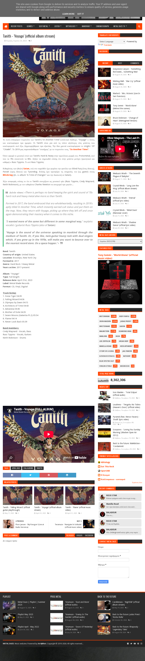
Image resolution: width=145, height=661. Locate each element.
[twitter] (131, 644)
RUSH (118, 336)
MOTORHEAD (104, 316)
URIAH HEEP (123, 341)
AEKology (105, 462)
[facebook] (128, 644)
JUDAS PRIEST (125, 321)
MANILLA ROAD (105, 346)
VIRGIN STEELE (105, 366)
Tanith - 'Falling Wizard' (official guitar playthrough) (16, 508)
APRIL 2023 (16, 468)
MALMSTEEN (104, 331)
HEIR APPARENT (126, 346)
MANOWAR (86, 26)
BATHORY (126, 356)
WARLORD (103, 336)
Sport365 (105, 471)
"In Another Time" (79, 149)
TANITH (39, 468)
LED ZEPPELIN (104, 341)
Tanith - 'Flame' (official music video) (78, 508)
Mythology (70, 26)
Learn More (68, 14)
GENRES (30, 26)
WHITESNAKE (104, 326)
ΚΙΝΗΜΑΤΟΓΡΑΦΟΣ (107, 356)
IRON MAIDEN (105, 321)
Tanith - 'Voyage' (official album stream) (47, 508)
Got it (80, 14)
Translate (108, 45)
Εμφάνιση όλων (137, 482)
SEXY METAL (43, 26)
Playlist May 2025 (25, 614)
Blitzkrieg (8, 175)
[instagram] (141, 644)
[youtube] (134, 644)
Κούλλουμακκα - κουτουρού (113, 479)
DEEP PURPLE (124, 316)
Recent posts (16, 26)
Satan (26, 168)
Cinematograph (102, 26)
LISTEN (56, 26)
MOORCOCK (124, 366)
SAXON (122, 326)
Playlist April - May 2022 (28, 627)
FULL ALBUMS (28, 468)
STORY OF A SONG (106, 351)
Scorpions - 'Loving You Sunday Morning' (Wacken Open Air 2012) (126, 432)
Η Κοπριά (105, 475)
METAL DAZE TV (119, 26)
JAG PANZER (127, 351)
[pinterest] (138, 644)
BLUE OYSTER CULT (106, 361)
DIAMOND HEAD (125, 331)
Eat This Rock (107, 466)
